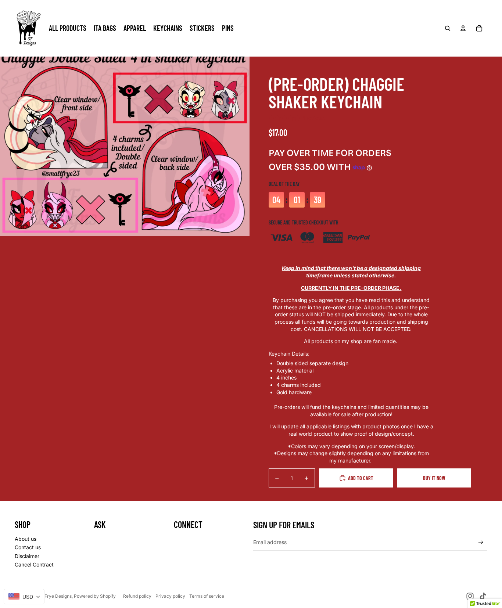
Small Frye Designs (52, 596)
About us (25, 539)
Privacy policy (170, 596)
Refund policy (137, 596)
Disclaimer (27, 556)
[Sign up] (480, 542)
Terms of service (206, 596)
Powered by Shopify (95, 596)
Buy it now (434, 478)
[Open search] (448, 28)
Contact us (28, 547)
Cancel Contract (34, 564)
